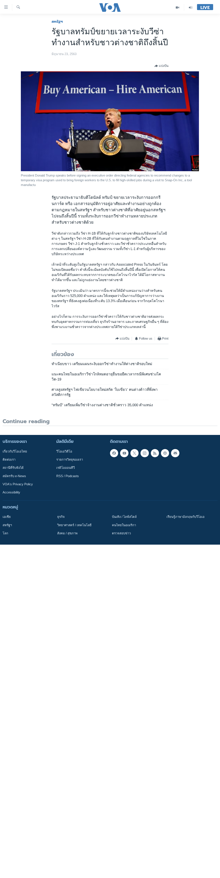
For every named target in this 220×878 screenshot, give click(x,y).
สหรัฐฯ (57, 21)
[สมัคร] (175, 453)
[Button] (161, 66)
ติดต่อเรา (9, 459)
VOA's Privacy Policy (18, 484)
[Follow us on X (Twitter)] (134, 453)
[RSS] (155, 453)
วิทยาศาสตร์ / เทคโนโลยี (74, 525)
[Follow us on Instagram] (145, 453)
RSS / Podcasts (67, 476)
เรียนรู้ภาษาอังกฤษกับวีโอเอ (186, 516)
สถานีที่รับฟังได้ (13, 467)
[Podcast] (165, 453)
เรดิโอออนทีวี (65, 467)
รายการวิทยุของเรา (69, 459)
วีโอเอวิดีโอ (64, 451)
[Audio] (190, 7)
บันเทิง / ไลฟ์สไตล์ (124, 516)
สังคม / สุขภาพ (67, 533)
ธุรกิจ (61, 516)
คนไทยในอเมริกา (124, 525)
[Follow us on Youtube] (124, 453)
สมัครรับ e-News (14, 476)
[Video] (177, 7)
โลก (5, 533)
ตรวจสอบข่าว (121, 533)
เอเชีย (7, 516)
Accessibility (11, 492)
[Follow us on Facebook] (114, 453)
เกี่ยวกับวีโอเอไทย (15, 451)
